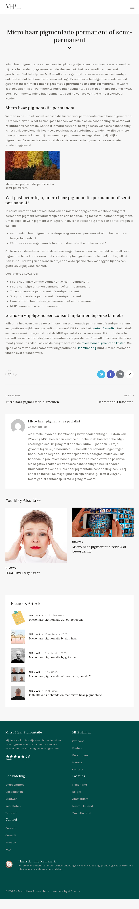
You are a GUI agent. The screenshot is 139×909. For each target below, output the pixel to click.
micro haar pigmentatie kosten (103, 343)
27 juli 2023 (51, 672)
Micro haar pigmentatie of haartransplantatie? (60, 676)
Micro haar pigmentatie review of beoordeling (99, 549)
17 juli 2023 (51, 690)
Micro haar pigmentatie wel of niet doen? (56, 620)
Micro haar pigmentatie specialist (54, 421)
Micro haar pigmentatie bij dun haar (53, 639)
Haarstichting (86, 348)
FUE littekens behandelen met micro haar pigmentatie (65, 695)
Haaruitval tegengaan (23, 573)
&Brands (74, 891)
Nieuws (11, 567)
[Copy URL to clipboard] (129, 374)
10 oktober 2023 (54, 615)
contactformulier (104, 328)
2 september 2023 (56, 653)
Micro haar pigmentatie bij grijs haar (53, 657)
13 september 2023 (56, 634)
